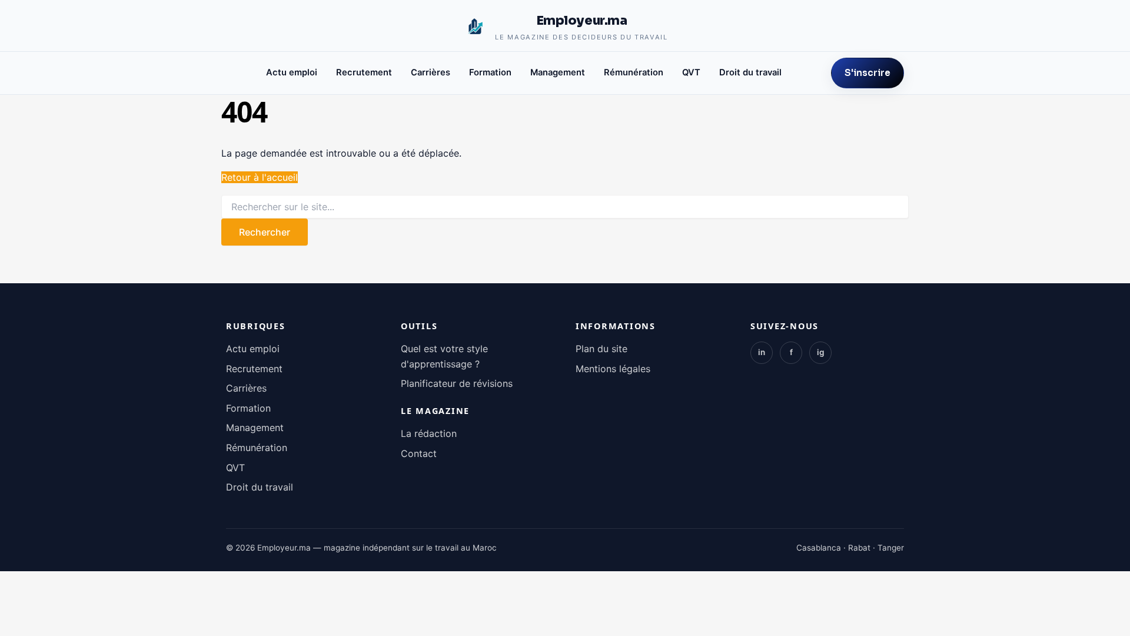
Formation (490, 72)
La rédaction (429, 433)
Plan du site (601, 349)
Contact (419, 453)
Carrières (430, 72)
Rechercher (264, 232)
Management (557, 72)
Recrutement (364, 72)
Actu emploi (291, 72)
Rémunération (633, 72)
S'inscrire (867, 72)
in (761, 352)
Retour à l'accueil (259, 177)
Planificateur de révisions (457, 383)
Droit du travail (750, 72)
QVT (691, 72)
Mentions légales (613, 369)
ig (821, 352)
